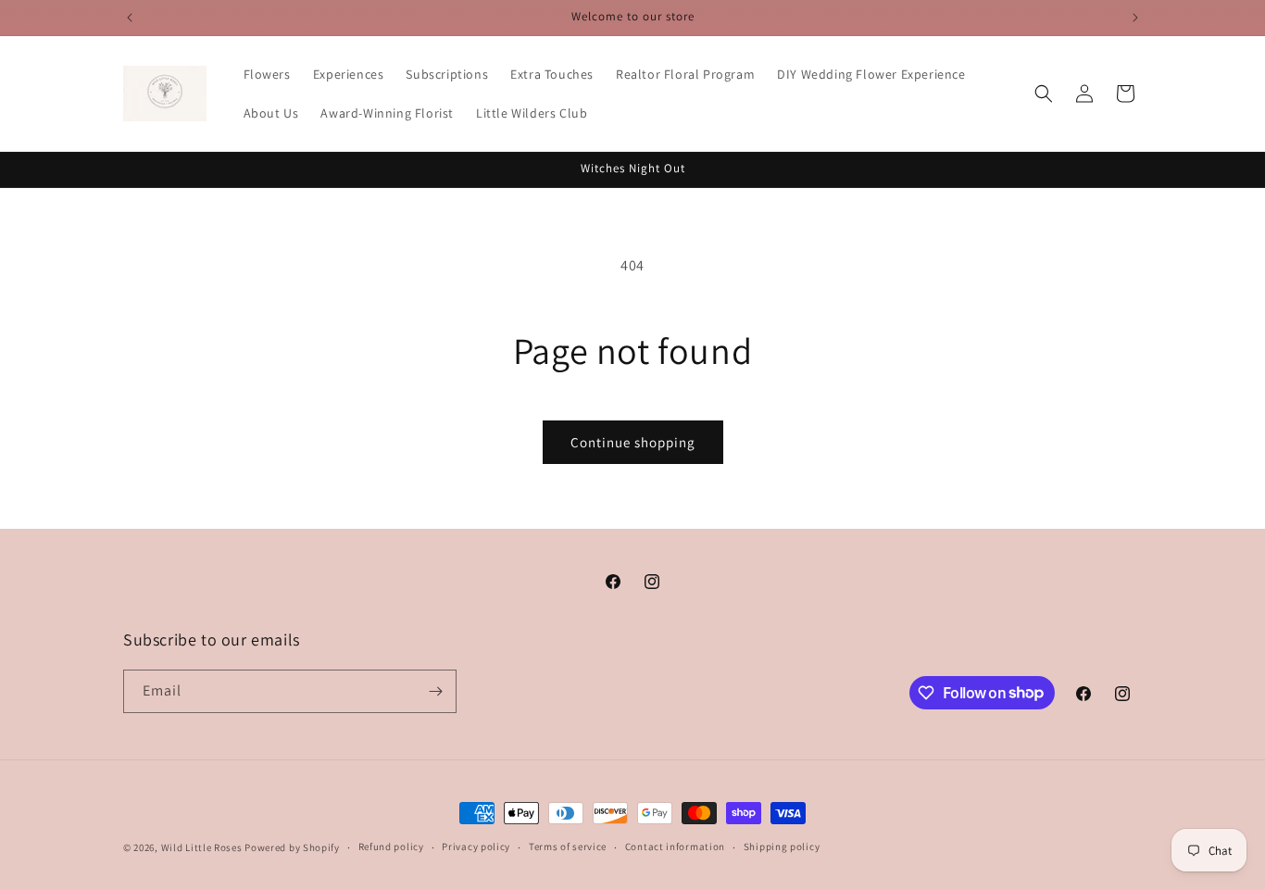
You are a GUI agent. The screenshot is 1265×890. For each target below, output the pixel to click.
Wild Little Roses (202, 847)
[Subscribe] (435, 691)
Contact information (675, 846)
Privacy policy (476, 846)
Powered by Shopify (292, 847)
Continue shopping (632, 442)
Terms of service (568, 846)
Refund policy (391, 846)
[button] (1043, 93)
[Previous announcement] (129, 17)
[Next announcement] (1135, 17)
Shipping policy (782, 846)
